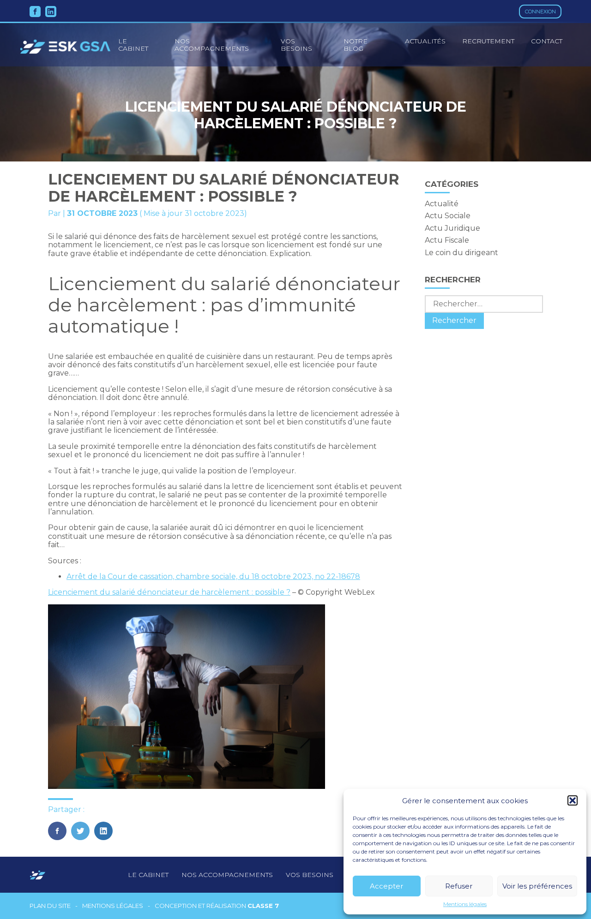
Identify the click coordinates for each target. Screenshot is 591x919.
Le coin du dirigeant (461, 252)
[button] (572, 800)
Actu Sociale (447, 215)
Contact (546, 41)
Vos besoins (296, 45)
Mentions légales (465, 904)
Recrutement (488, 41)
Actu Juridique (452, 228)
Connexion (540, 11)
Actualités (425, 41)
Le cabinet (148, 875)
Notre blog (356, 45)
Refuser (458, 886)
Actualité (441, 203)
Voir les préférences (537, 886)
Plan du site (50, 905)
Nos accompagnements (212, 45)
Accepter (386, 886)
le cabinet (133, 45)
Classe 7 (263, 905)
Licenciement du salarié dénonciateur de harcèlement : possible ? (169, 592)
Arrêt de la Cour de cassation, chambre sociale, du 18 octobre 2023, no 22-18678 (213, 576)
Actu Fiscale (447, 240)
